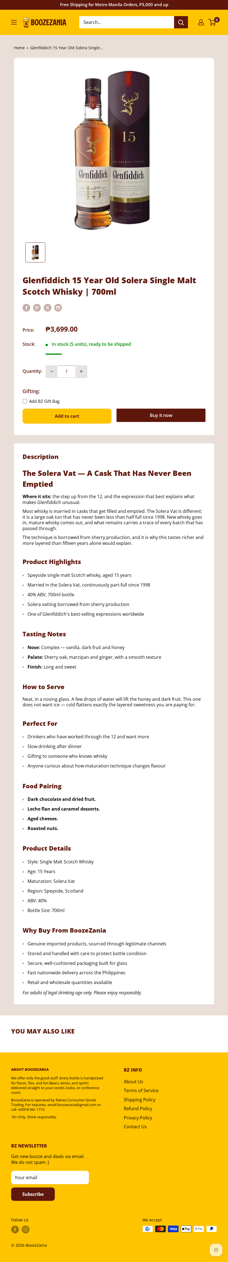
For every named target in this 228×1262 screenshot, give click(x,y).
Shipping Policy (139, 1100)
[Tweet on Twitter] (47, 308)
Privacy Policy (138, 1118)
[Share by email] (58, 308)
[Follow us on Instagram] (25, 1229)
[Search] (181, 22)
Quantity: (32, 371)
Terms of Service (141, 1090)
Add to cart (67, 416)
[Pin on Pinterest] (37, 308)
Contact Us (135, 1127)
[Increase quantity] (81, 371)
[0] (212, 22)
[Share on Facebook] (26, 308)
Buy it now (161, 415)
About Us (133, 1082)
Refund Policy (138, 1109)
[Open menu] (14, 22)
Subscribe (33, 1194)
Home (19, 47)
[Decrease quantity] (52, 371)
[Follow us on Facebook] (15, 1229)
